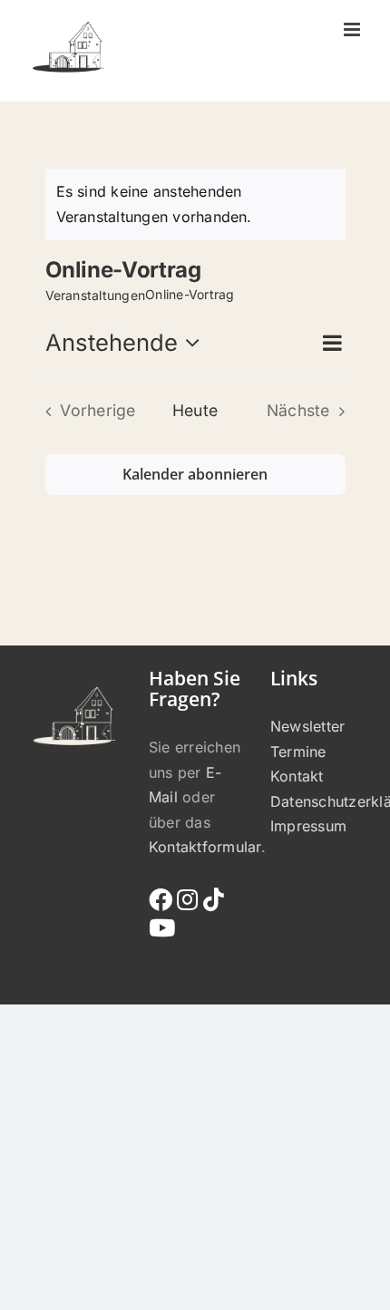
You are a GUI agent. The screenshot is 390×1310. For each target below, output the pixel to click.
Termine (298, 751)
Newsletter (307, 726)
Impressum (308, 826)
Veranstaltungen (95, 295)
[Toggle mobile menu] (353, 29)
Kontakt (297, 776)
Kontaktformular (205, 847)
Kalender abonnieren (195, 474)
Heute (195, 410)
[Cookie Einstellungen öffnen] (32, 1286)
